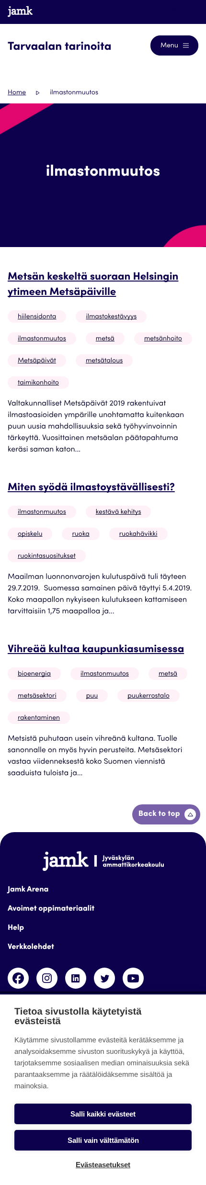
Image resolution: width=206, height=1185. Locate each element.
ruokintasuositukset (47, 556)
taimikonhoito (38, 383)
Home (17, 93)
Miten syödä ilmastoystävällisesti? (91, 488)
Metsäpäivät (37, 361)
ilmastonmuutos (42, 339)
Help (16, 928)
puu (92, 696)
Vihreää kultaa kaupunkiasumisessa (96, 650)
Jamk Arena (28, 890)
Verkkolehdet (31, 947)
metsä (105, 339)
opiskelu (30, 534)
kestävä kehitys (118, 512)
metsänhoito (163, 339)
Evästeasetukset (103, 1165)
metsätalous (104, 361)
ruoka (80, 534)
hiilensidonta (37, 317)
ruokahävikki (138, 534)
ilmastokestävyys (111, 317)
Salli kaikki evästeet (103, 1114)
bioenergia (34, 674)
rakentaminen (39, 718)
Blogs (180, 11)
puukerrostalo (148, 696)
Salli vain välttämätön (103, 1140)
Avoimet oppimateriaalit (51, 909)
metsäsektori (37, 696)
